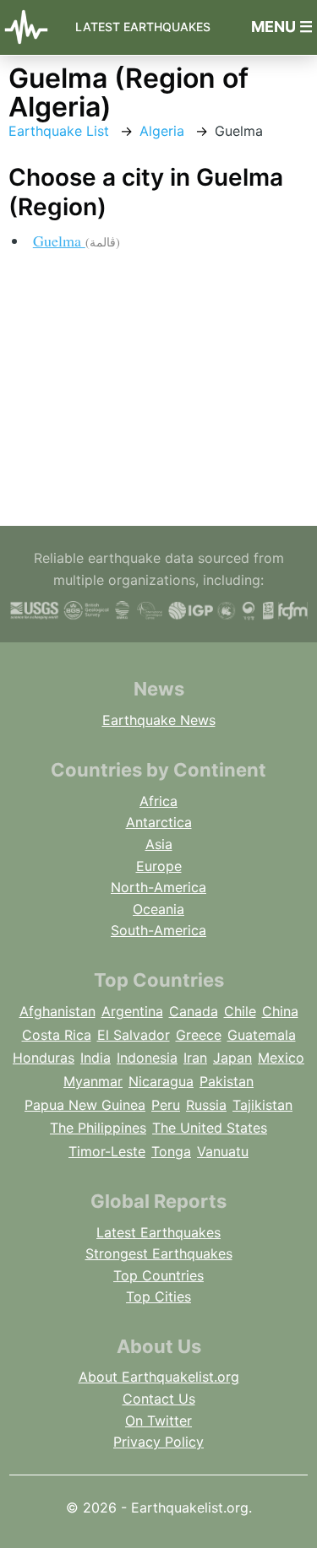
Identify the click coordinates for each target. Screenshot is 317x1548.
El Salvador (133, 1034)
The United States (209, 1127)
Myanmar (93, 1081)
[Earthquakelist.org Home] (31, 27)
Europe (159, 866)
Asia (158, 844)
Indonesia (147, 1057)
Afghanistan (57, 1011)
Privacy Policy (158, 1441)
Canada (193, 1011)
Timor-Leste (106, 1151)
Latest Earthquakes (142, 26)
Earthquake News (159, 720)
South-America (158, 930)
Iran (195, 1057)
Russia (206, 1104)
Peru (165, 1104)
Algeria (161, 130)
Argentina (132, 1011)
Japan (232, 1057)
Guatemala (261, 1034)
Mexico (281, 1057)
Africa (158, 801)
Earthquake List (58, 130)
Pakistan (226, 1081)
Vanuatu (223, 1151)
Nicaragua (161, 1081)
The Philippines (98, 1127)
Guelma (76, 240)
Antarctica (159, 822)
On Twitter (158, 1420)
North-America (158, 887)
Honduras (43, 1057)
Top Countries (158, 1275)
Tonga (171, 1151)
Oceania (158, 909)
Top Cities (158, 1296)
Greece (198, 1034)
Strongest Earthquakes (158, 1253)
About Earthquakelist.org (159, 1376)
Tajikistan (262, 1104)
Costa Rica (56, 1034)
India (95, 1057)
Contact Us (159, 1398)
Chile (240, 1011)
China (280, 1011)
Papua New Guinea (85, 1104)
